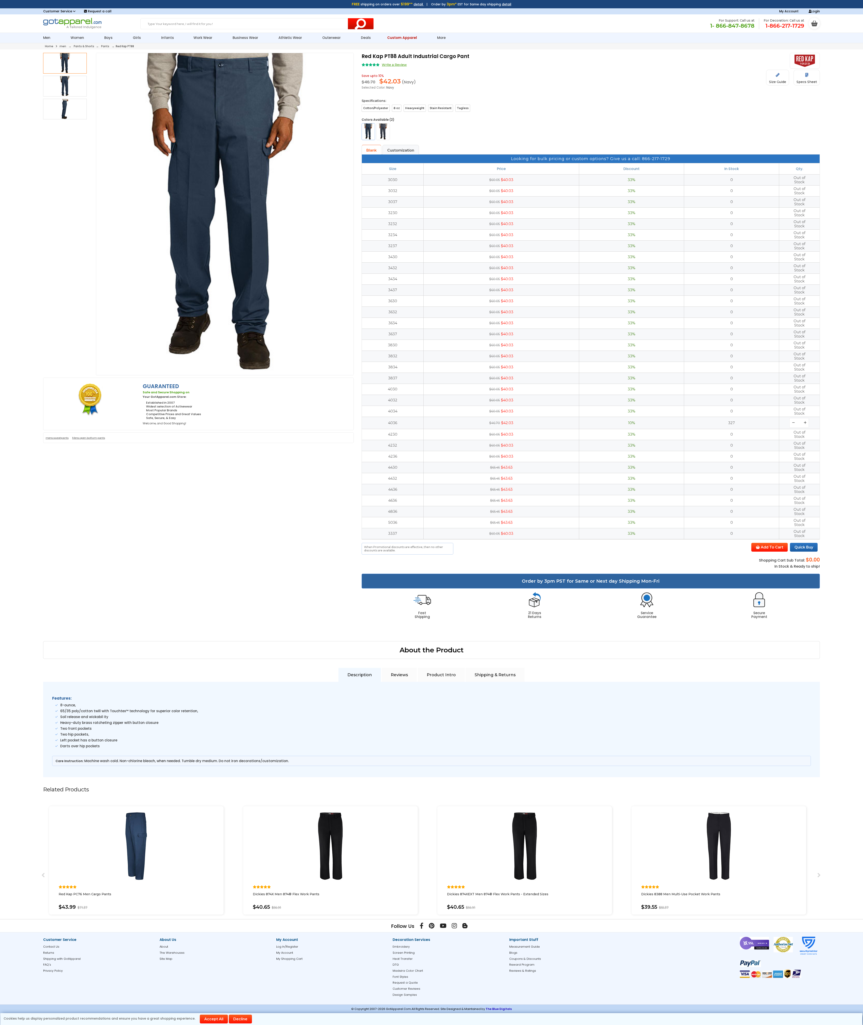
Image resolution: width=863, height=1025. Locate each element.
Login (815, 11)
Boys (108, 37)
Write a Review (394, 65)
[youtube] (443, 926)
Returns (48, 953)
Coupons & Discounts (525, 959)
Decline (240, 1019)
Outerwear (332, 37)
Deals (366, 37)
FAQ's (47, 964)
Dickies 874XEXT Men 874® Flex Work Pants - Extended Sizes (497, 894)
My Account (788, 11)
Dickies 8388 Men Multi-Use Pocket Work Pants (680, 894)
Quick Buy (803, 547)
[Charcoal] (383, 131)
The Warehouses (172, 953)
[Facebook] (421, 926)
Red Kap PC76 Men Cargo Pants (85, 894)
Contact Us (51, 946)
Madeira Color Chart (408, 971)
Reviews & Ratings (522, 971)
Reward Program (521, 964)
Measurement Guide (524, 946)
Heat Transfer (403, 959)
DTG (396, 964)
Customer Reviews (406, 989)
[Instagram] (454, 926)
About (164, 946)
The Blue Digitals (499, 1009)
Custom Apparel (402, 37)
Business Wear (246, 37)
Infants (167, 37)
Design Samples (405, 995)
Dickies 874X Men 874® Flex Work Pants (286, 894)
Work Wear (203, 37)
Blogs (513, 953)
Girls (137, 37)
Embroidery (401, 946)
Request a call (99, 11)
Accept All (213, 1019)
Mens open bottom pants (88, 437)
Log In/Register (287, 946)
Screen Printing (404, 953)
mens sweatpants (57, 437)
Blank (371, 150)
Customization (400, 150)
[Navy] (368, 131)
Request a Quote (405, 982)
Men (47, 37)
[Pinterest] (431, 926)
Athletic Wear (290, 37)
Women (78, 37)
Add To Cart (771, 547)
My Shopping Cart (289, 959)
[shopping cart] (814, 23)
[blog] (464, 926)
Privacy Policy (53, 971)
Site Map (166, 959)
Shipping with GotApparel (62, 959)
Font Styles (400, 977)
